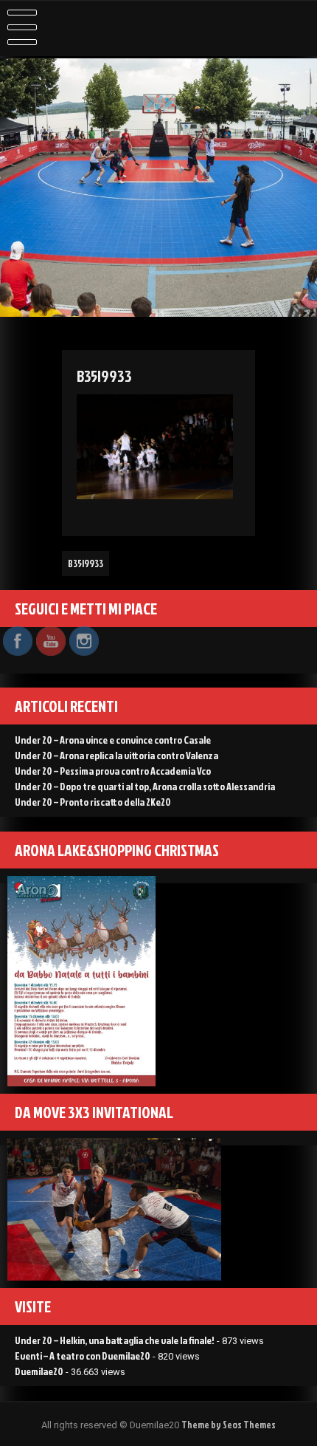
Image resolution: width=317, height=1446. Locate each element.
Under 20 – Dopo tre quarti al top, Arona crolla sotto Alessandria (145, 786)
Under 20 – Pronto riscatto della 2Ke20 (93, 802)
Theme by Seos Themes (228, 1424)
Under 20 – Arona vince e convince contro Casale (113, 740)
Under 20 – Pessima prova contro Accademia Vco (113, 771)
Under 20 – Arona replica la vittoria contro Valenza (116, 755)
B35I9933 (85, 563)
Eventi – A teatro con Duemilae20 (82, 1356)
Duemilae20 (39, 1371)
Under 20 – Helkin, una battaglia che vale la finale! (115, 1340)
